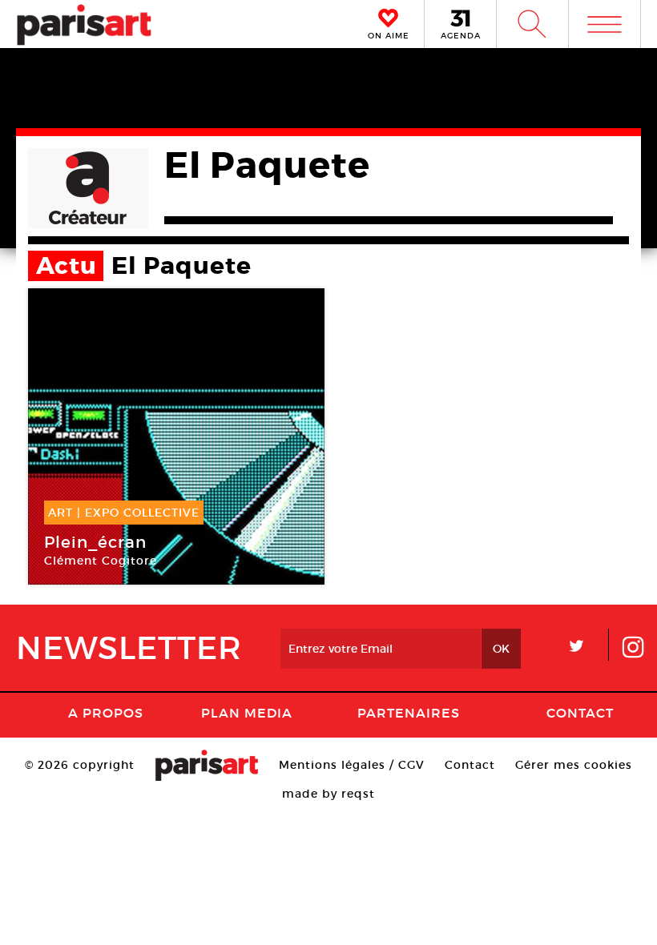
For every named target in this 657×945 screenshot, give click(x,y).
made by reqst (328, 793)
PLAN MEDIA (246, 713)
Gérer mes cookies (573, 765)
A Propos (105, 713)
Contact (580, 713)
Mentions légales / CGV (352, 765)
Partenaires (408, 713)
